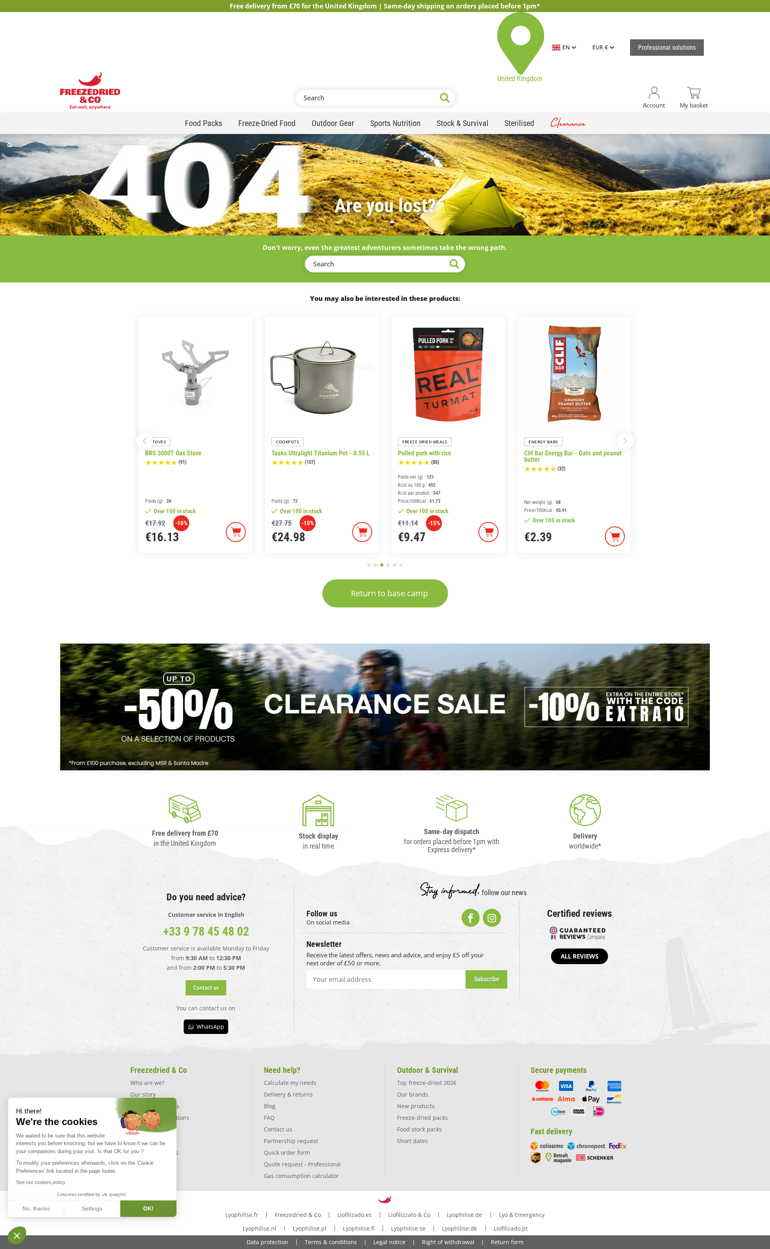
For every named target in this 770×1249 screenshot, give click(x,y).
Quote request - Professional (302, 1164)
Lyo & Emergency (522, 1215)
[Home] (10, 144)
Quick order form (287, 1152)
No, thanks (36, 1208)
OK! (148, 1208)
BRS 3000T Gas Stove (173, 453)
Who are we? (147, 1083)
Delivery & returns (288, 1094)
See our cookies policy (40, 1182)
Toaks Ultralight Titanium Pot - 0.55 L (321, 453)
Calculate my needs (290, 1083)
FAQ (269, 1117)
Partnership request (291, 1141)
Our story (143, 1094)
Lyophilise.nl (259, 1228)
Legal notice (389, 1242)
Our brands (412, 1094)
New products (416, 1106)
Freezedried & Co (298, 1215)
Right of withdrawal (448, 1242)
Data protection (267, 1242)
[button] (144, 441)
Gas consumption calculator (301, 1176)
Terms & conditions (331, 1242)
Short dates (412, 1141)
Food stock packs (419, 1129)
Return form (507, 1242)
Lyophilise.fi (359, 1228)
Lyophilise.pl (309, 1228)
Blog (270, 1106)
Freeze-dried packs (422, 1117)
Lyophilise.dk (459, 1228)
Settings (92, 1208)
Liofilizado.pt (511, 1228)
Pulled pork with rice (424, 453)
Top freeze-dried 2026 (426, 1083)
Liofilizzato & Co (409, 1215)
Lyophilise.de (464, 1215)
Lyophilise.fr (241, 1215)
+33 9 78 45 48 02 (206, 931)
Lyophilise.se (408, 1228)
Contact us (278, 1129)
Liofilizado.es (354, 1215)
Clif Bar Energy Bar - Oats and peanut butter (573, 456)
